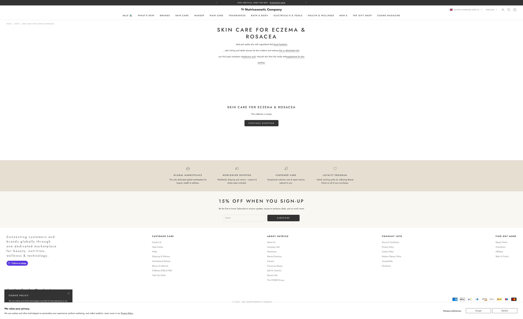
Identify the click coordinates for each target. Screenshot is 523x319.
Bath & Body (259, 15)
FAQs (154, 251)
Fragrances (237, 15)
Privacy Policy (388, 247)
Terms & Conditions (390, 242)
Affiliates (499, 251)
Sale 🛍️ (128, 15)
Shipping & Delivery (161, 256)
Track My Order (159, 275)
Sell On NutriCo (274, 270)
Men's (343, 15)
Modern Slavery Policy (391, 256)
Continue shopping (261, 123)
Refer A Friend (502, 256)
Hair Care (217, 15)
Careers (270, 261)
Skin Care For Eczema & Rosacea (38, 24)
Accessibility (387, 261)
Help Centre (157, 247)
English (490, 10)
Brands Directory (274, 256)
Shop (17, 24)
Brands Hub (272, 275)
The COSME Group (275, 280)
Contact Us (156, 242)
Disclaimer (386, 265)
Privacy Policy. (127, 313)
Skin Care (182, 15)
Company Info (273, 247)
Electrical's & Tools (288, 15)
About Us (271, 242)
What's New (146, 15)
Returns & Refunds (160, 265)
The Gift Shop (362, 15)
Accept (478, 310)
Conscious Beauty (274, 265)
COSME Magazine (388, 15)
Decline (504, 310)
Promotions (500, 247)
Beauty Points (501, 242)
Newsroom (272, 251)
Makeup (199, 15)
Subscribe (283, 218)
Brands (165, 15)
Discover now (277, 3)
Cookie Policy (388, 251)
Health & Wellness (321, 15)
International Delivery (161, 261)
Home (9, 24)
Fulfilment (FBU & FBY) (162, 270)
